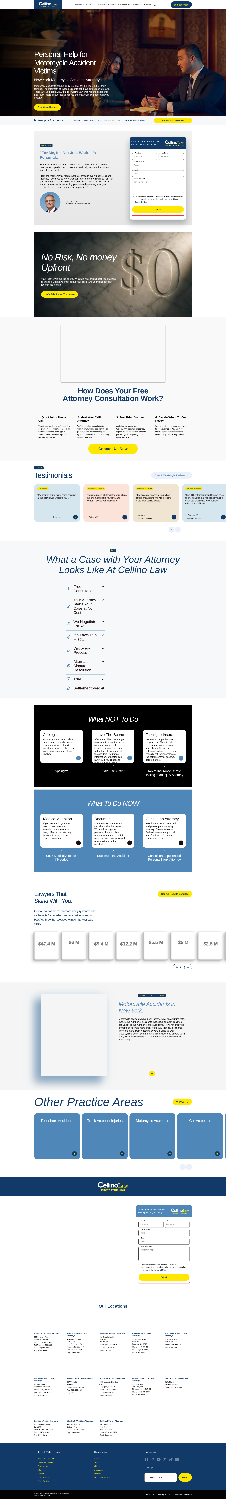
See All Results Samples (175, 894)
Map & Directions (40, 1351)
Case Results (43, 1478)
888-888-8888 (181, 4)
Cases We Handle (106, 5)
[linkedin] (177, 1459)
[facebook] (146, 1459)
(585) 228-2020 (44, 1392)
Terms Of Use (141, 202)
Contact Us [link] (149, 1494)
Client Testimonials (106, 120)
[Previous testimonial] (171, 529)
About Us (90, 5)
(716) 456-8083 (78, 1430)
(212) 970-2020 (76, 1350)
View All (180, 1102)
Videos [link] (97, 1466)
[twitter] (165, 1459)
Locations (136, 5)
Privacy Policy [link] (164, 1494)
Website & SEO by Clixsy (42, 1495)
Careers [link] (41, 1474)
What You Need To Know (135, 120)
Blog (96, 1462)
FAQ (119, 120)
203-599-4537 (110, 1389)
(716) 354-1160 (176, 1344)
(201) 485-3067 (144, 1392)
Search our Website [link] (102, 1478)
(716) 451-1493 (46, 1342)
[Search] (155, 4)
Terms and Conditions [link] (183, 1494)
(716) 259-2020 (44, 1348)
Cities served (43, 1466)
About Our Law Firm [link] (46, 1459)
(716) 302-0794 (111, 1432)
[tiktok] (171, 1459)
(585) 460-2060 (176, 1387)
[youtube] (159, 1459)
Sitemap (97, 1474)
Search (185, 1477)
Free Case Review (47, 107)
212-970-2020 (108, 1392)
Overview (76, 120)
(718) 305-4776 (78, 1347)
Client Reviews (44, 1481)
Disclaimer (98, 1470)
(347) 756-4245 (144, 1347)
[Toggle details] (78, 758)
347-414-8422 (45, 1432)
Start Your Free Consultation (173, 120)
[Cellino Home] (48, 4)
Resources (122, 5)
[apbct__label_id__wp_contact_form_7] (177, 967)
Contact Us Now (113, 449)
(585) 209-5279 (46, 1389)
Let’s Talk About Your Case (59, 294)
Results (78, 5)
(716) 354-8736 (78, 1387)
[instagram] (152, 1459)
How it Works (89, 120)
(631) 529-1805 (111, 1344)
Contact (147, 5)
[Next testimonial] (178, 529)
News (96, 1459)
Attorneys (41, 1470)
